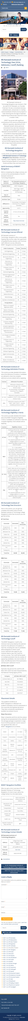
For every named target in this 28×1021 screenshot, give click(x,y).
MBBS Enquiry (14, 23)
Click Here (17, 849)
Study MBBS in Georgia (10, 43)
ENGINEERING (6, 859)
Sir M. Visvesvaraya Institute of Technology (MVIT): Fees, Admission (14, 866)
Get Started (4, 1008)
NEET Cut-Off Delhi (8, 979)
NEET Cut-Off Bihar (8, 961)
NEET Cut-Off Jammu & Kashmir (11, 985)
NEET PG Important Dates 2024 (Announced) (14, 871)
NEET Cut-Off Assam (8, 953)
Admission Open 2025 (17, 4)
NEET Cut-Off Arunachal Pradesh (11, 973)
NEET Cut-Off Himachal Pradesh (11, 977)
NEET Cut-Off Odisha (8, 965)
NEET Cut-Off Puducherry (9, 967)
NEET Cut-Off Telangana (9, 949)
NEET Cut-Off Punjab (8, 959)
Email (3, 907)
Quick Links (5, 8)
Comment (4, 884)
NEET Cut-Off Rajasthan (9, 944)
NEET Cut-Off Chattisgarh (9, 969)
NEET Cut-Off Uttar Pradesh (10, 942)
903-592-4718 (7, 2)
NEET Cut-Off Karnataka (9, 938)
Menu (16, 35)
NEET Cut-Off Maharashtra (10, 940)
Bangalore (8, 726)
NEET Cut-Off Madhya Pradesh (11, 983)
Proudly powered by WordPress (11, 1017)
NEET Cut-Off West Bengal (10, 963)
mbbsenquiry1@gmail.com (19, 2)
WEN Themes (15, 1019)
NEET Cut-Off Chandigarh (9, 987)
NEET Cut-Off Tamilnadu (9, 946)
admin (7, 67)
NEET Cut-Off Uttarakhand (9, 957)
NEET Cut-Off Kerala (8, 951)
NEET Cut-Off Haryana (8, 955)
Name (3, 901)
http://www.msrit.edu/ (18, 221)
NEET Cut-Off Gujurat (8, 971)
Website (3, 912)
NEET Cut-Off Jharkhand (9, 981)
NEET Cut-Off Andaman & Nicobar (11, 975)
